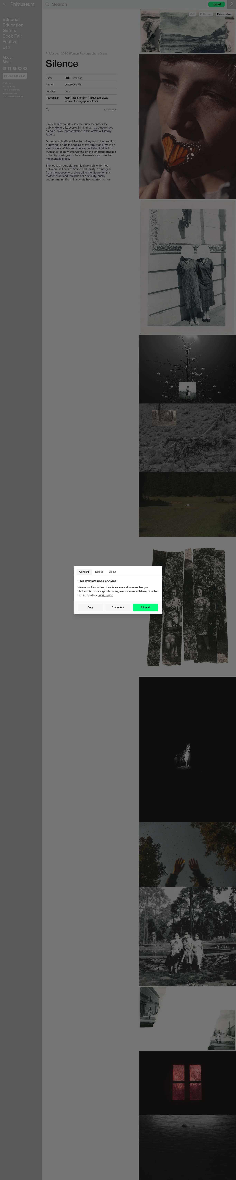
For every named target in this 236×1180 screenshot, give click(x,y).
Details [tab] (99, 571)
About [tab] (112, 571)
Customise (118, 607)
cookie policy (105, 595)
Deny (90, 607)
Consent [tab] (84, 571)
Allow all (145, 607)
